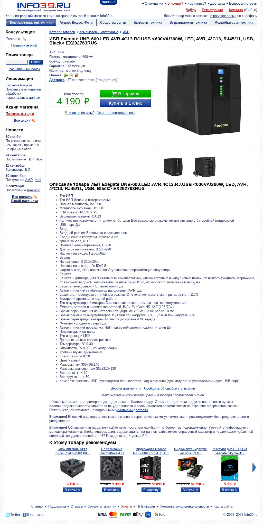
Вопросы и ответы (243, 3)
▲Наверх (36, 212)
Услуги (126, 506)
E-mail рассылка (24, 201)
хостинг (108, 2)
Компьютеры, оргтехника (31, 22)
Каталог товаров (62, 32)
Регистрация (212, 10)
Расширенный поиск (24, 69)
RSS (33, 120)
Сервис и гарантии (102, 506)
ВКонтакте (35, 515)
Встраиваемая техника (188, 22)
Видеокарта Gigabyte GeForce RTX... (190, 451)
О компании (154, 3)
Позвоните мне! (24, 45)
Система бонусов (19, 85)
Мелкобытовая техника (233, 22)
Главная (37, 506)
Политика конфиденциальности (184, 506)
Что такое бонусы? (79, 113)
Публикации (146, 506)
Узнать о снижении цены (116, 113)
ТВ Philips (34, 159)
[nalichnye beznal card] (71, 75)
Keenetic (33, 190)
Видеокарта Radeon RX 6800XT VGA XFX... (151, 451)
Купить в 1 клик (125, 103)
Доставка (217, 3)
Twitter (15, 515)
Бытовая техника (148, 22)
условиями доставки (132, 410)
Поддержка (57, 506)
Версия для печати (125, 388)
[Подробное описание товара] (72, 480)
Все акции (22, 120)
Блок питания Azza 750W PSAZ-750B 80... (72, 451)
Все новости (22, 197)
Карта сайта (223, 506)
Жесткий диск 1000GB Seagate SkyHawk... (229, 451)
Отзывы (77, 506)
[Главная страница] (37, 6)
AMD (29, 180)
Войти (191, 10)
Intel (38, 180)
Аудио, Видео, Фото (76, 22)
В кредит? (175, 3)
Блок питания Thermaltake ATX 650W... (112, 453)
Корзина (236, 10)
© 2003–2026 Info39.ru (240, 515)
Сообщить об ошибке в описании (169, 388)
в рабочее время (223, 16)
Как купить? (196, 3)
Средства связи (113, 22)
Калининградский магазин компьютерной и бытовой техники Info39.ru (59, 16)
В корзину (125, 94)
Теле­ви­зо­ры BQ (18, 169)
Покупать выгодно (20, 114)
